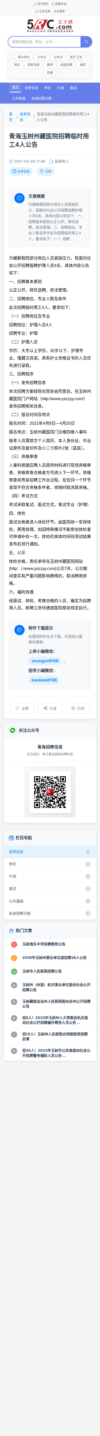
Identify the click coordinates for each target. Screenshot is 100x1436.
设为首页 (43, 4)
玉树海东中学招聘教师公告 (43, 944)
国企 (17, 65)
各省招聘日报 (42, 98)
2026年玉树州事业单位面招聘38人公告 (54, 957)
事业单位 (24, 57)
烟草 (83, 65)
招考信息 (31, 88)
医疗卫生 (76, 57)
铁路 (50, 73)
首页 (15, 87)
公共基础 (18, 98)
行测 (60, 88)
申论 (47, 88)
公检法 (58, 57)
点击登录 (59, 11)
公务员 (41, 57)
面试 (73, 88)
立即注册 (44, 11)
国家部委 (33, 65)
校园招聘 (66, 65)
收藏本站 (60, 4)
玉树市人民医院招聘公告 (42, 971)
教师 (50, 65)
